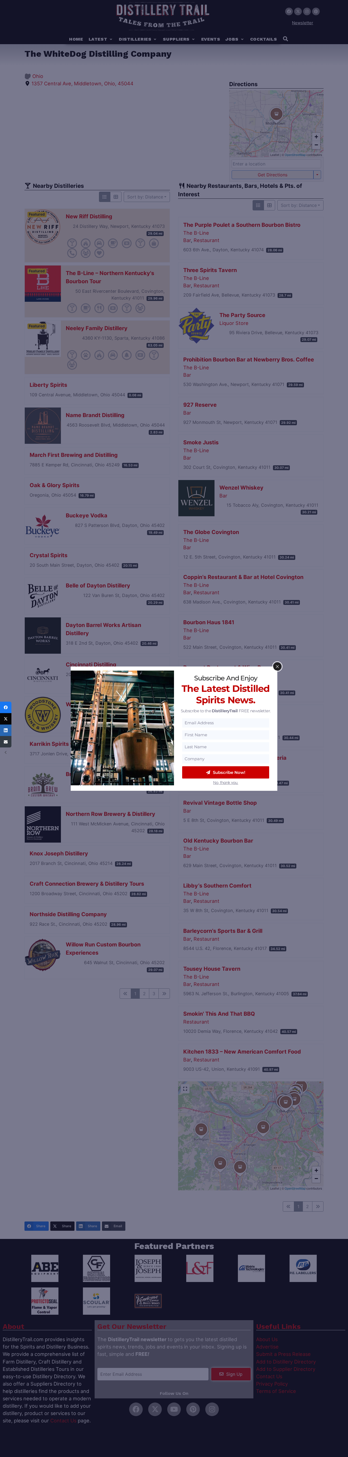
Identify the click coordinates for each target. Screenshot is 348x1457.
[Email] (5, 741)
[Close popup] (277, 666)
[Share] (5, 707)
